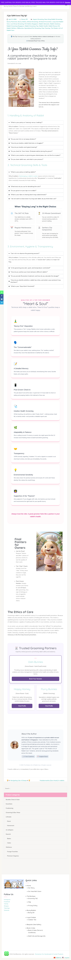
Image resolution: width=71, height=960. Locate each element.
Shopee (6, 906)
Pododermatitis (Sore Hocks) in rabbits (52, 780)
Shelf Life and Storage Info (36, 936)
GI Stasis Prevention (45, 22)
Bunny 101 (24, 19)
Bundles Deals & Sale (13, 800)
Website (6, 910)
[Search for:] (31, 788)
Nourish (8, 834)
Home (29, 885)
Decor (9, 821)
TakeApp (7, 908)
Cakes (9, 843)
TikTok (6, 904)
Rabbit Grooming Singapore (15, 26)
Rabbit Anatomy (55, 24)
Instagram (7, 899)
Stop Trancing (45, 28)
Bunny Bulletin (31, 910)
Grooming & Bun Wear (13, 812)
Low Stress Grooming (17, 24)
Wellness (9, 847)
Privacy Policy (32, 905)
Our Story (31, 888)
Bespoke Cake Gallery (34, 924)
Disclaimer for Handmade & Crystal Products (49, 954)
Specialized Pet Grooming (32, 28)
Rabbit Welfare (11, 28)
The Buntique (31, 896)
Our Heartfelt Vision (34, 891)
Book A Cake (31, 928)
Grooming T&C (33, 898)
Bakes (9, 839)
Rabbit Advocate (44, 24)
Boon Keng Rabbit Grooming (53, 19)
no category (9, 830)
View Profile (22, 706)
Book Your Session (35, 679)
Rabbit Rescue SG (54, 26)
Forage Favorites (12, 852)
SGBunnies (20, 28)
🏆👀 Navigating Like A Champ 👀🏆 (18, 780)
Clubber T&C (32, 920)
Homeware (10, 826)
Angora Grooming (38, 19)
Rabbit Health (43, 26)
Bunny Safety (22, 22)
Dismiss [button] (67, 2)
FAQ (29, 902)
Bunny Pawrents (12, 22)
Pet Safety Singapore (31, 24)
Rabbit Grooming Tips (31, 26)
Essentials (9, 804)
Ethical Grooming (32, 22)
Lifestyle (8, 817)
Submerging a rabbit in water (28, 176)
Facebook (7, 902)
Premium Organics (13, 856)
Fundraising (9, 808)
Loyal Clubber (31, 917)
